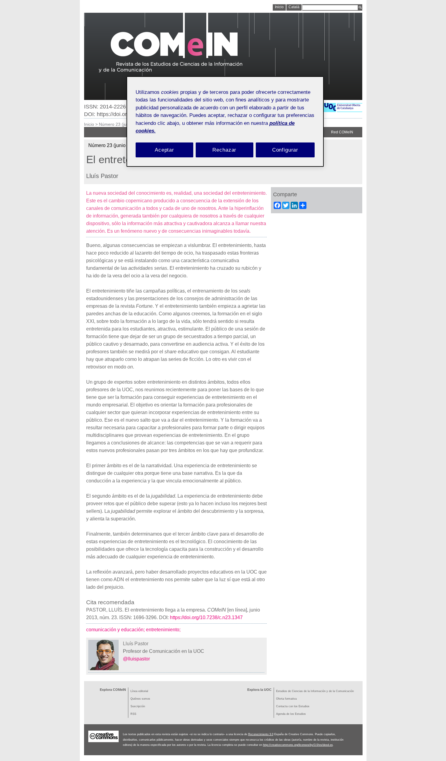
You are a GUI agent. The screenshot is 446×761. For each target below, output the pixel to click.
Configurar (285, 150)
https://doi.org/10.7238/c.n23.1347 (206, 617)
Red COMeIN (342, 132)
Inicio (89, 124)
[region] (225, 121)
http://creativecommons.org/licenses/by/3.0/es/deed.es (298, 744)
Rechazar (224, 150)
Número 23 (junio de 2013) (125, 124)
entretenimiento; (164, 629)
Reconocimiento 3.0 (260, 734)
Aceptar (164, 150)
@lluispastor (136, 658)
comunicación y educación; (116, 629)
